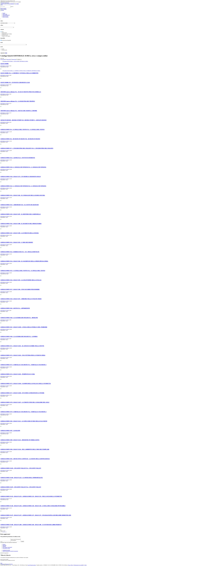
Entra (1, 563)
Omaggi (4, 544)
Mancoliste (4, 545)
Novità (3, 48)
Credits (85, 565)
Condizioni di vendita (6, 550)
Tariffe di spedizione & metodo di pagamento (10, 551)
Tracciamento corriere (6, 548)
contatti (1, 3)
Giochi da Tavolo (5, 34)
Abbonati (4, 546)
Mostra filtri (9, 59)
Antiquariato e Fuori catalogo (7, 33)
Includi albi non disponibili (6, 40)
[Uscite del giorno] (16, 540)
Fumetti (4, 13)
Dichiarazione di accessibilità (79, 565)
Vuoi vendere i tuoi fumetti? (7, 547)
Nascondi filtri (2, 59)
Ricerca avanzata (3, 8)
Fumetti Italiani (4, 32)
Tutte (3, 31)
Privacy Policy (70, 565)
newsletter (5, 3)
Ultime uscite (5, 14)
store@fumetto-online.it (32, 565)
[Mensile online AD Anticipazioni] (16, 539)
